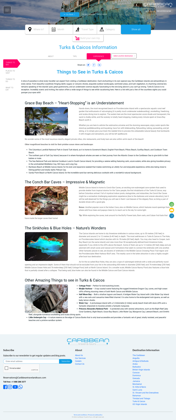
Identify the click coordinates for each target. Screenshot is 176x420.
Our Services (80, 358)
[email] (171, 210)
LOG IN (149, 11)
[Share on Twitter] (88, 65)
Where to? (39, 29)
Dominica (137, 375)
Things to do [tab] (10, 80)
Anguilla (136, 358)
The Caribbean (139, 355)
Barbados (137, 367)
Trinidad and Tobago (141, 398)
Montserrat (137, 384)
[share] (171, 215)
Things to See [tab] (10, 63)
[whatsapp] (171, 204)
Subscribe (66, 361)
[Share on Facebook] (94, 65)
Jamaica (136, 381)
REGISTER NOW (164, 11)
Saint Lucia (137, 390)
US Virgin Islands (140, 404)
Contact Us (79, 364)
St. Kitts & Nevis (139, 387)
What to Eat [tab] (9, 89)
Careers (78, 361)
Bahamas (137, 395)
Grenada (136, 378)
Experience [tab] (98, 56)
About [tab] (51, 56)
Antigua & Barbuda (140, 361)
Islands (92, 14)
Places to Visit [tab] (10, 72)
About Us (79, 355)
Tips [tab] (75, 56)
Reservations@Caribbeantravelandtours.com (24, 377)
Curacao (136, 372)
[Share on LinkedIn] (99, 65)
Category (110, 29)
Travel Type (87, 29)
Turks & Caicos (139, 401)
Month (60, 29)
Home (84, 14)
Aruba (135, 364)
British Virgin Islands (141, 370)
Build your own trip (90, 38)
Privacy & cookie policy (95, 415)
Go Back (69, 14)
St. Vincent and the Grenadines (146, 393)
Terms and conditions (80, 415)
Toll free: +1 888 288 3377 (14, 382)
